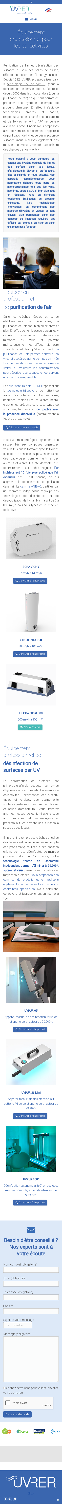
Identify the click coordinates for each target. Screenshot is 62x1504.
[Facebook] (6, 1499)
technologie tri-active (20, 390)
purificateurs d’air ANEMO (25, 386)
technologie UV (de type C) (26, 84)
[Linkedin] (10, 1499)
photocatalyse (39, 93)
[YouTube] (15, 1499)
